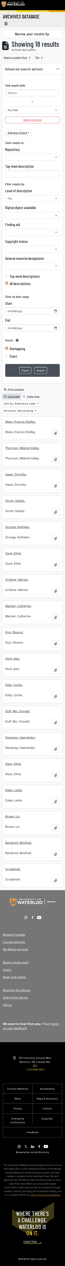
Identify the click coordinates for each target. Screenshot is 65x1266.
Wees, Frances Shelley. (20, 422)
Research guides (14, 935)
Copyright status (16, 241)
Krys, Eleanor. (14, 632)
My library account (15, 949)
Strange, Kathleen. (17, 527)
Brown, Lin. (12, 816)
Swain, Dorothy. (16, 474)
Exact (13, 356)
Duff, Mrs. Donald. (17, 711)
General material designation (24, 258)
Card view (13, 396)
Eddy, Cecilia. (14, 685)
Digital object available (20, 207)
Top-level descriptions (25, 276)
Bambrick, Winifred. (18, 843)
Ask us (7, 1005)
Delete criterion (32, 120)
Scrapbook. (13, 869)
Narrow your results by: (32, 34)
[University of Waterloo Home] (13, 5)
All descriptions (20, 283)
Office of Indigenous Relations (45, 1194)
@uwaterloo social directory (32, 1152)
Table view (33, 396)
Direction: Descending (19, 410)
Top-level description (19, 166)
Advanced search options (24, 69)
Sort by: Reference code (20, 403)
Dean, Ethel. (13, 764)
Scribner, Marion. (17, 580)
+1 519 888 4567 (35, 1069)
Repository (12, 149)
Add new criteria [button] (17, 132)
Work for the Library (16, 990)
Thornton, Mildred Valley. (22, 448)
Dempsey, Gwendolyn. (20, 738)
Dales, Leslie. (14, 790)
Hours (7, 970)
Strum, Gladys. (15, 501)
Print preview (15, 389)
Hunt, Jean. (12, 659)
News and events (14, 977)
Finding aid (12, 224)
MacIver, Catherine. (18, 606)
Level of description (18, 191)
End (7, 320)
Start (8, 303)
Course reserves (14, 942)
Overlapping (17, 348)
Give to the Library (15, 998)
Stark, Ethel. (13, 553)
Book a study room (16, 962)
